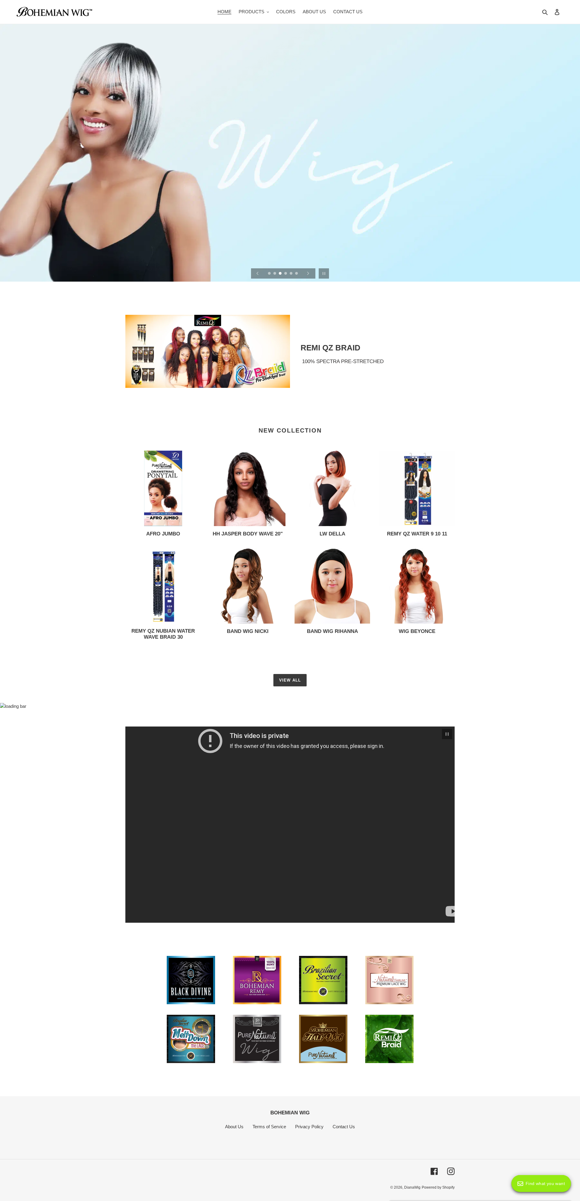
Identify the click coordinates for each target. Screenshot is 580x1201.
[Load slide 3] (280, 274)
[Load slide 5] (291, 274)
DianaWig (412, 1187)
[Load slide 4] (286, 274)
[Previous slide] (257, 273)
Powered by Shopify (438, 1187)
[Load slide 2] (275, 274)
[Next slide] (308, 273)
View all (290, 680)
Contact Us (344, 1126)
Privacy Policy (309, 1126)
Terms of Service (269, 1126)
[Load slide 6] (297, 274)
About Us (234, 1126)
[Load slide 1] (270, 274)
